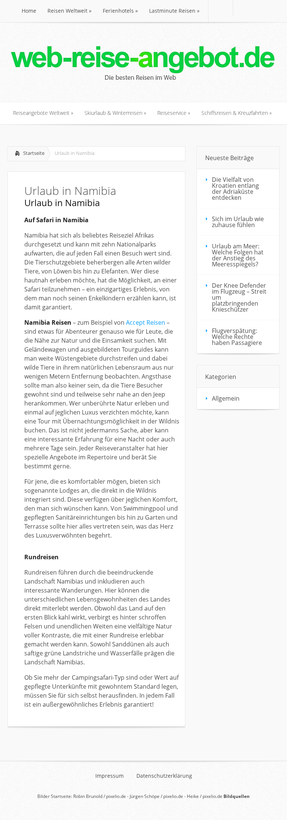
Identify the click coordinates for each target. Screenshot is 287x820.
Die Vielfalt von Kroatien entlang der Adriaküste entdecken (235, 188)
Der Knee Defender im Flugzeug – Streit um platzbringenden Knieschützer (239, 297)
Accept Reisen (145, 322)
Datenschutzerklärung (164, 775)
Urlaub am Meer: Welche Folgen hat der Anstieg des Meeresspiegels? (237, 255)
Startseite (33, 153)
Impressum (109, 775)
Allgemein (226, 398)
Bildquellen (236, 796)
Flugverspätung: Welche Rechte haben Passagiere (237, 337)
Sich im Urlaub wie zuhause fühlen (238, 222)
